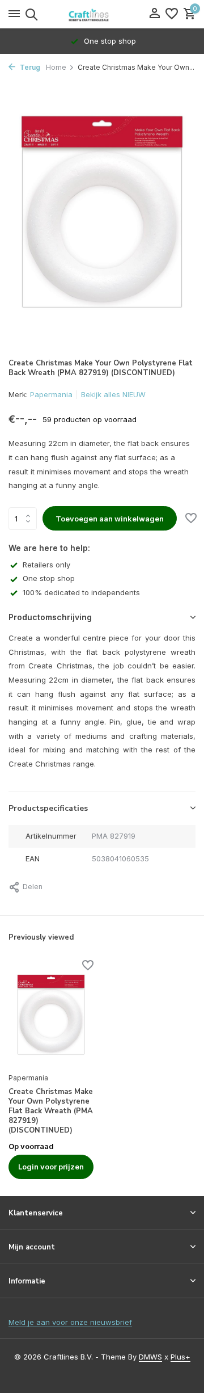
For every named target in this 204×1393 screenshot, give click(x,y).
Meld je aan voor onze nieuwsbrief (70, 1322)
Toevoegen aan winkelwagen (110, 518)
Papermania (51, 394)
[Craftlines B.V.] (102, 14)
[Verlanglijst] (171, 14)
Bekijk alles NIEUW (113, 394)
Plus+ (180, 1356)
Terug (29, 67)
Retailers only (46, 564)
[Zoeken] (30, 14)
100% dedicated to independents (81, 592)
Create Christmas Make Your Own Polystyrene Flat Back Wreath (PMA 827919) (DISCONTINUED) (50, 1111)
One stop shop (49, 578)
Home (56, 67)
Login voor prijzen (51, 1166)
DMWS (150, 1356)
